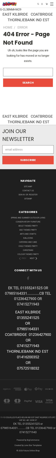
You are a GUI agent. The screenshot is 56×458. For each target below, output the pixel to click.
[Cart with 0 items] (46, 4)
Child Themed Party (28, 246)
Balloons (28, 238)
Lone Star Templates (33, 445)
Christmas (28, 250)
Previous (5, 455)
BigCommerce (33, 440)
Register (33, 195)
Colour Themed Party (28, 254)
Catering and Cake (28, 242)
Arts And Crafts (28, 234)
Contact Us (28, 191)
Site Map (28, 186)
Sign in (22, 195)
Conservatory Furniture (28, 222)
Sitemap (28, 199)
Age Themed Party (28, 230)
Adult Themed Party (28, 226)
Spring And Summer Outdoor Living (28, 218)
